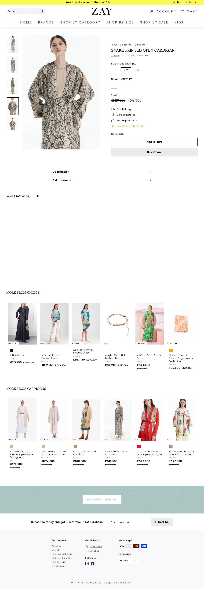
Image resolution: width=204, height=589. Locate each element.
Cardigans (140, 45)
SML (115, 70)
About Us (57, 545)
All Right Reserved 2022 (117, 582)
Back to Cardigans (104, 499)
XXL (156, 70)
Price (114, 95)
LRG (137, 70)
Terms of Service (61, 557)
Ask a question (63, 180)
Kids (179, 22)
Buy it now (154, 152)
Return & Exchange (62, 553)
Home (26, 22)
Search (56, 549)
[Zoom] (61, 92)
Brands (46, 22)
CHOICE (33, 292)
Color (121, 79)
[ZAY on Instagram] (87, 563)
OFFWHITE (114, 85)
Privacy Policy (93, 582)
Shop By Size (120, 22)
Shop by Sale (154, 22)
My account (58, 565)
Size (121, 63)
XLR (147, 70)
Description (61, 172)
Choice (115, 55)
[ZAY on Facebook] (92, 563)
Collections (125, 45)
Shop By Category (80, 22)
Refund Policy (59, 561)
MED (126, 70)
